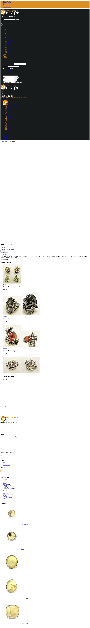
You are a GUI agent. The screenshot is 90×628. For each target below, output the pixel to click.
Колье (16, 81)
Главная (2, 141)
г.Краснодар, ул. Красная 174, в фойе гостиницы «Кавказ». (16, 436)
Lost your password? (7, 70)
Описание (5, 254)
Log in (12, 68)
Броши (16, 78)
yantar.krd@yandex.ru (8, 437)
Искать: (2, 19)
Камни (6, 141)
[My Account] (1, 22)
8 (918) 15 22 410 (6, 17)
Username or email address (8, 63)
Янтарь (16, 76)
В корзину (5, 284)
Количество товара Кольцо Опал (7, 249)
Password (5, 66)
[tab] (46, 254)
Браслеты (16, 77)
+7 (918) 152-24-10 (7, 438)
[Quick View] (4, 292)
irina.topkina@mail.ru (17, 437)
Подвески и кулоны (18, 82)
